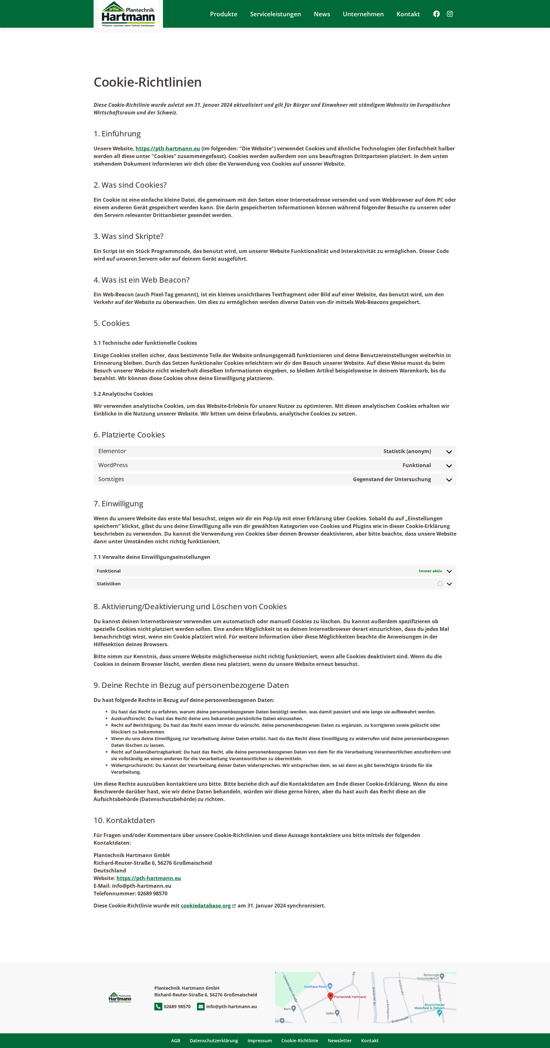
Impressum (260, 1040)
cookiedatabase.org (206, 905)
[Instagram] (449, 14)
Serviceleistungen (275, 14)
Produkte (223, 14)
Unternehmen (363, 14)
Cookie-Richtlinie (299, 1040)
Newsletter (340, 1040)
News (322, 14)
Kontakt (408, 14)
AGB (175, 1040)
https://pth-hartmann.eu (168, 148)
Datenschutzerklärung (214, 1040)
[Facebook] (436, 14)
